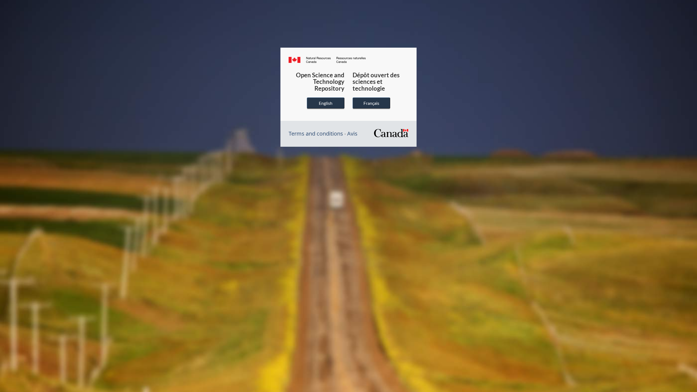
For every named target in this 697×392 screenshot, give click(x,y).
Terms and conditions (316, 133)
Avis (352, 133)
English (325, 103)
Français (371, 103)
